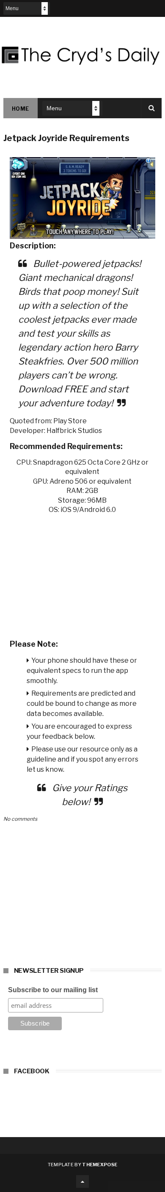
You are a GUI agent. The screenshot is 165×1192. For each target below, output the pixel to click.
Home (20, 109)
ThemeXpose (99, 1165)
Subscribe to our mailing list (53, 989)
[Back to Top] (82, 1181)
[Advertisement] (82, 574)
